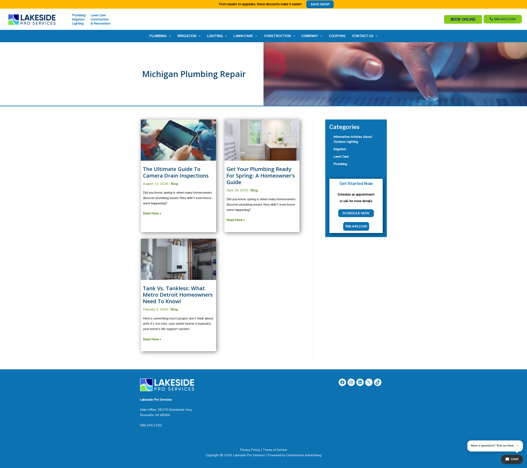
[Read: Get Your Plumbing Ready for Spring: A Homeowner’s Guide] (262, 140)
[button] (169, 36)
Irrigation (339, 149)
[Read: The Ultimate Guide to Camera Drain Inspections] (178, 140)
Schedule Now (356, 213)
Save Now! (320, 4)
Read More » (152, 213)
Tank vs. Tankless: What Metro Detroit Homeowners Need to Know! (178, 294)
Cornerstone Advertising (303, 455)
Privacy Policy (250, 450)
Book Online (463, 19)
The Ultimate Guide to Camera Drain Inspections (176, 172)
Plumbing (340, 164)
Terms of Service (275, 450)
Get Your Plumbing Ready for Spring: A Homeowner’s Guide (260, 175)
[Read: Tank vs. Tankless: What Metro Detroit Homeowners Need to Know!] (178, 259)
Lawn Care (341, 156)
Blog (174, 183)
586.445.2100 (151, 425)
